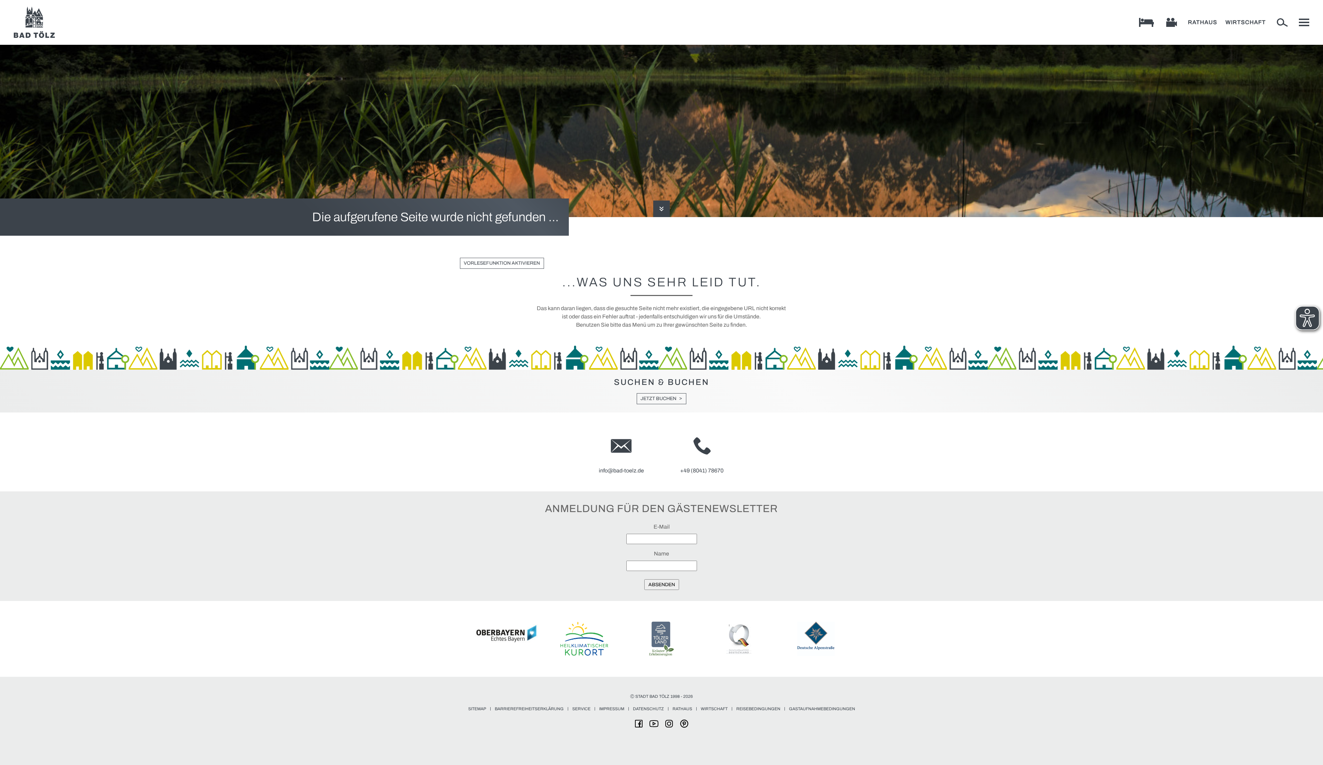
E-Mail (662, 527)
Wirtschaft (1245, 22)
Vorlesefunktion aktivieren (502, 263)
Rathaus (1202, 22)
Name (661, 554)
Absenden (661, 584)
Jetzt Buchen (658, 398)
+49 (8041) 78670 (702, 470)
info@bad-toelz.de (621, 470)
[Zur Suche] (1282, 22)
